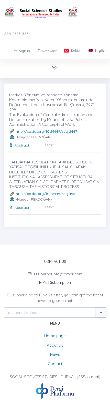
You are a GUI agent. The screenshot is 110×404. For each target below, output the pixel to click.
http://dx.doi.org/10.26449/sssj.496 (45, 193)
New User (49, 51)
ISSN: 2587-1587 (16, 34)
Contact (55, 363)
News (55, 354)
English (100, 50)
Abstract (22, 145)
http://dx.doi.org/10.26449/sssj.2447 (46, 131)
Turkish (75, 50)
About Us (55, 345)
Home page (55, 335)
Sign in (24, 51)
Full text (47, 144)
